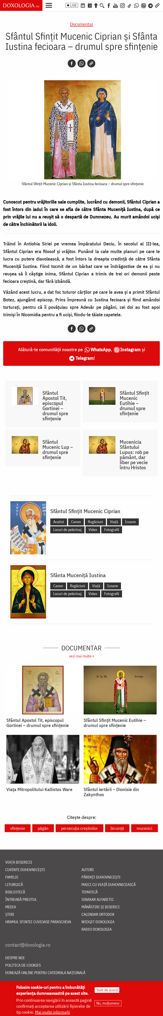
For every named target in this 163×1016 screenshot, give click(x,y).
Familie (11, 877)
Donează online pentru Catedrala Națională (45, 973)
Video (93, 529)
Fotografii (111, 529)
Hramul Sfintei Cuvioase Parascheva (38, 922)
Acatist (58, 521)
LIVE (73, 5)
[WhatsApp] (136, 5)
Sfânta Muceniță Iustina (78, 575)
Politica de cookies (23, 965)
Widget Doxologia (98, 922)
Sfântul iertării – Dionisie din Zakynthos (111, 792)
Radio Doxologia (97, 929)
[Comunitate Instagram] (144, 5)
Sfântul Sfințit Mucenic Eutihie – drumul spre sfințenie (134, 403)
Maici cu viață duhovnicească (109, 885)
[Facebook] (108, 5)
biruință (117, 828)
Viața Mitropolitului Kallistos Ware (39, 789)
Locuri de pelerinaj (67, 529)
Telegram (85, 358)
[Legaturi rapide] (157, 5)
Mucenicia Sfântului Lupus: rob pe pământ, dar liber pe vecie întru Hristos (134, 454)
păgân (43, 828)
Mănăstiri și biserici (101, 907)
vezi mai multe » (81, 656)
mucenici (144, 828)
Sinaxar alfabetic (98, 899)
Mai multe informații (52, 1012)
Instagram (130, 349)
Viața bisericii (18, 862)
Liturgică (14, 885)
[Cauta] (102, 5)
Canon (76, 521)
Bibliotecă (15, 892)
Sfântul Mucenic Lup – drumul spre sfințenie (57, 449)
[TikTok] (129, 5)
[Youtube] (115, 5)
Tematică (90, 892)
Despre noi (15, 958)
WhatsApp (101, 349)
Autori (88, 870)
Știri (9, 914)
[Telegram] (151, 5)
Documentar (81, 24)
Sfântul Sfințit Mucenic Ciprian (85, 511)
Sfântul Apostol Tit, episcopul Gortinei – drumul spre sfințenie (55, 405)
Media (10, 907)
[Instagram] (122, 5)
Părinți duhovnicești (101, 877)
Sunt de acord (107, 989)
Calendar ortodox (98, 914)
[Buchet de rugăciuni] (96, 5)
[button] (50, 4)
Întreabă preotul (21, 899)
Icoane (130, 521)
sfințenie (17, 828)
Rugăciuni (95, 521)
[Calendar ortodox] (83, 5)
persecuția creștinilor (79, 828)
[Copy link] (91, 63)
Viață (114, 521)
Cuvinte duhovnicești (25, 870)
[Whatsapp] (81, 63)
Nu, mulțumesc (107, 1003)
